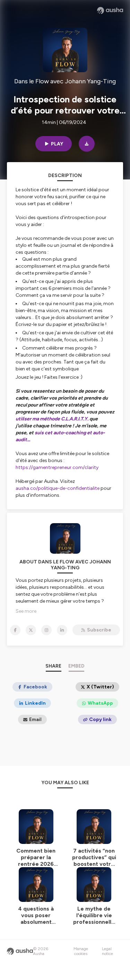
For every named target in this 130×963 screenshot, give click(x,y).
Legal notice (107, 951)
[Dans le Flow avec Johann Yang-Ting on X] (31, 630)
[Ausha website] (110, 10)
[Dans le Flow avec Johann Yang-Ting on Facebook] (15, 630)
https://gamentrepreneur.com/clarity (57, 467)
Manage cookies (80, 951)
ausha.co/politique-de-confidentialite (57, 488)
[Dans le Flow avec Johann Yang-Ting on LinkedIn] (62, 630)
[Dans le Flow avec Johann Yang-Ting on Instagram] (46, 630)
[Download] (87, 144)
